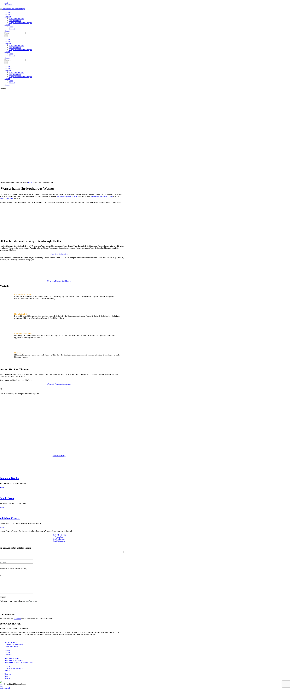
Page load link (5, 688)
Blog (6, 676)
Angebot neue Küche (12, 658)
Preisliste (8, 666)
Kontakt (7, 678)
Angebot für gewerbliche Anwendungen (19, 662)
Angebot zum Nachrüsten (14, 660)
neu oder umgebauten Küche (67, 196)
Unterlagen (8, 674)
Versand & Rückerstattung (14, 668)
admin (30, 182)
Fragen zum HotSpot (12, 646)
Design (7, 650)
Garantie (8, 670)
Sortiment (8, 652)
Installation (8, 654)
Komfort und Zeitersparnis (14, 644)
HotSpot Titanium (11, 642)
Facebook (17, 619)
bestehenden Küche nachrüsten (102, 196)
